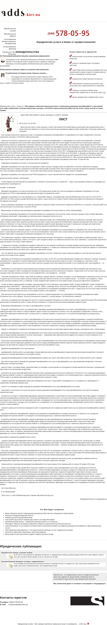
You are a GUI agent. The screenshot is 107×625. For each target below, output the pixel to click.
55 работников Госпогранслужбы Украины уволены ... (26, 73)
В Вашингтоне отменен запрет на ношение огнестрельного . (24, 69)
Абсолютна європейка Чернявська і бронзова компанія (25, 532)
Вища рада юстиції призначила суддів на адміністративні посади (29, 534)
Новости (20, 106)
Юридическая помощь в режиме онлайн (16, 553)
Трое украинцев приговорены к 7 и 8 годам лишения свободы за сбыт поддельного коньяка (39, 530)
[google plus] (88, 624)
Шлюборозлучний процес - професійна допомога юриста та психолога (31, 522)
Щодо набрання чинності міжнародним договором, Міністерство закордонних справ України (39, 513)
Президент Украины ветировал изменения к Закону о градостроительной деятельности (38, 524)
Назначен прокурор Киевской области (19, 515)
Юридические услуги (7, 106)
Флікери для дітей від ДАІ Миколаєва (18, 517)
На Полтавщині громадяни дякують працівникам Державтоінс (25, 56)
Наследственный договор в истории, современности (22, 561)
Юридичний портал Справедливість (93, 499)
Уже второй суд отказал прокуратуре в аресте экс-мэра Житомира (30, 520)
